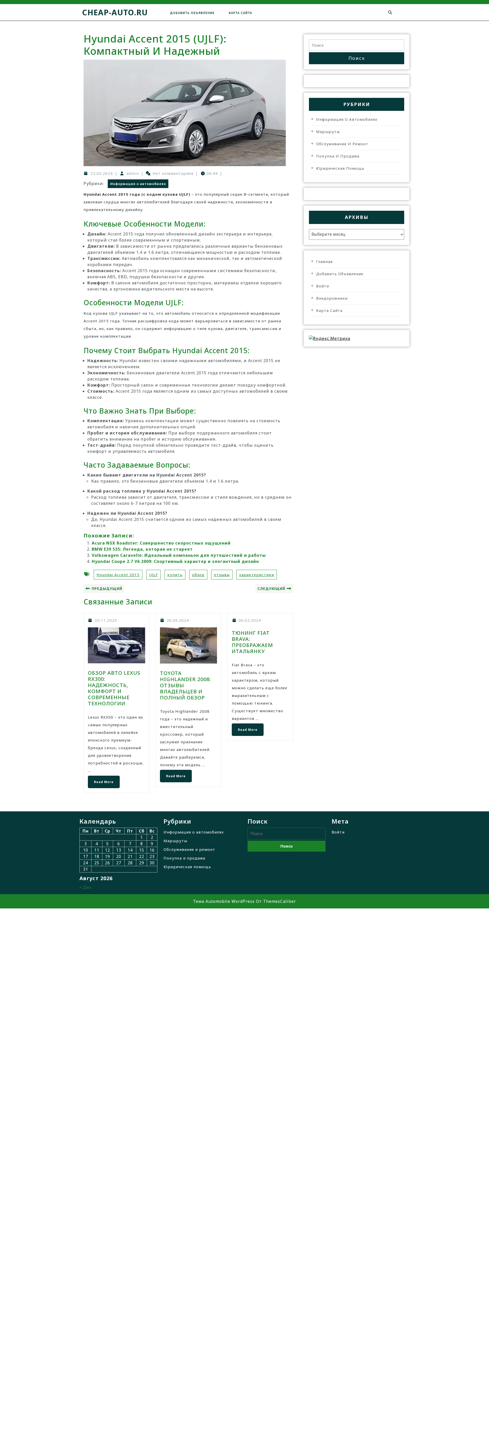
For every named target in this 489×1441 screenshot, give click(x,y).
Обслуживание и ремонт (342, 143)
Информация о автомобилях (138, 183)
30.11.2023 (106, 620)
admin (133, 173)
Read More (101, 780)
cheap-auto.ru (115, 12)
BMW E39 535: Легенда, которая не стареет (142, 549)
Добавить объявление (192, 13)
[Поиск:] (356, 45)
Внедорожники (332, 298)
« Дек (85, 887)
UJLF (153, 574)
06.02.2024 (250, 620)
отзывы (222, 574)
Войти (322, 285)
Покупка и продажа (337, 155)
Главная (324, 261)
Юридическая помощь (340, 168)
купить (175, 574)
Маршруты (328, 131)
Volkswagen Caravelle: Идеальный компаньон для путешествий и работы (179, 555)
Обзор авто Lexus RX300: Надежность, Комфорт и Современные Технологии (114, 688)
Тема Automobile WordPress (224, 901)
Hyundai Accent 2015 (118, 574)
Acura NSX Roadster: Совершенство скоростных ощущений (161, 543)
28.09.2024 (178, 620)
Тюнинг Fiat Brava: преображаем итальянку (252, 642)
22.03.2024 (101, 173)
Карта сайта (240, 13)
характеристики (256, 574)
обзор (198, 574)
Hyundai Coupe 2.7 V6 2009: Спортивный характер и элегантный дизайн (175, 561)
